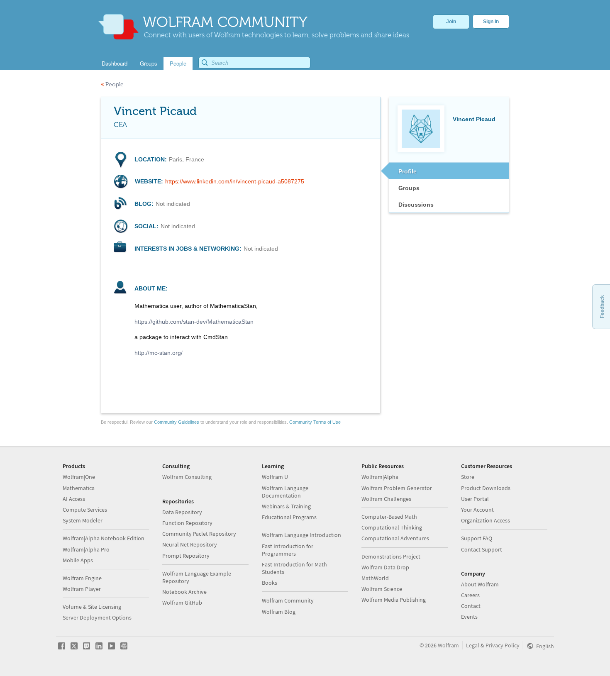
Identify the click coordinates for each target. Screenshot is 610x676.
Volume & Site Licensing (92, 606)
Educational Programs (289, 517)
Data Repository (182, 512)
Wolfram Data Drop (385, 567)
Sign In (491, 21)
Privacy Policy (503, 645)
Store (467, 477)
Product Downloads (485, 488)
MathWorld (375, 578)
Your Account (477, 509)
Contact (471, 606)
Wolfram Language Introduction (301, 535)
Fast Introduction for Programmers (287, 549)
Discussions (416, 204)
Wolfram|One (79, 477)
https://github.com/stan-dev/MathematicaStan (194, 321)
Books (269, 582)
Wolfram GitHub (182, 602)
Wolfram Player (82, 589)
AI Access (74, 499)
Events (469, 616)
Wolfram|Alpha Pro (86, 549)
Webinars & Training (286, 506)
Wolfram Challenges (386, 499)
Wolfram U (275, 477)
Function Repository (187, 523)
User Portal (475, 499)
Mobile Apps (78, 560)
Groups (409, 188)
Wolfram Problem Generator (396, 488)
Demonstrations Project (390, 556)
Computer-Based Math (389, 516)
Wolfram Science (381, 589)
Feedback (602, 306)
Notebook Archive (184, 591)
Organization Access (485, 520)
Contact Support (481, 549)
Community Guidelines (176, 422)
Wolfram (448, 645)
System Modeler (82, 520)
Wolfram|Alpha (379, 477)
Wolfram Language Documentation (285, 491)
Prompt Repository (186, 555)
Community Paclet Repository (199, 533)
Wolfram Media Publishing (393, 599)
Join (451, 21)
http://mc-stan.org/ (158, 352)
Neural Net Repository (189, 544)
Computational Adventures (395, 538)
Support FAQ (476, 538)
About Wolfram (480, 584)
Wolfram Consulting (187, 477)
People (112, 84)
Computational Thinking (391, 527)
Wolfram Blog (278, 611)
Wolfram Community (288, 600)
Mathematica (79, 488)
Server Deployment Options (97, 617)
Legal (472, 645)
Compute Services (85, 509)
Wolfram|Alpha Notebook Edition (103, 538)
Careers (470, 595)
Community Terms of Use (315, 422)
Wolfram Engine (82, 578)
